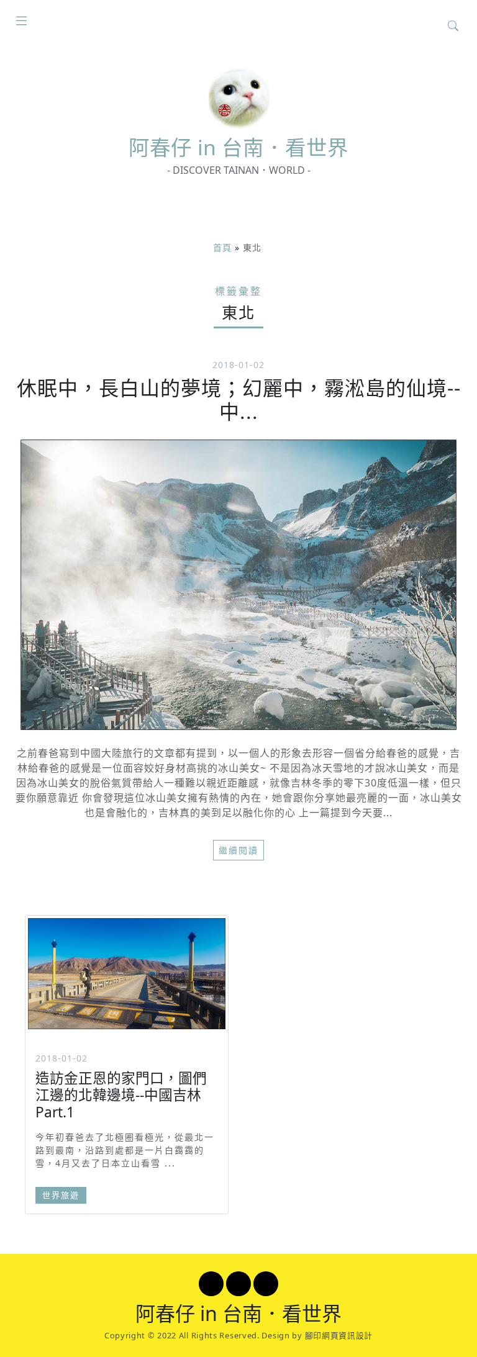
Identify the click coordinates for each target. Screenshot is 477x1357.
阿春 (238, 147)
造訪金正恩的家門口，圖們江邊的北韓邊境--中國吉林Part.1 (121, 1094)
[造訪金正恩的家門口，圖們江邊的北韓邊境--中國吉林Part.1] (126, 974)
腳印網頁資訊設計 (339, 1335)
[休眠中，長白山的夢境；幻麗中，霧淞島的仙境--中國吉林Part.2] (238, 585)
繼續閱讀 (238, 850)
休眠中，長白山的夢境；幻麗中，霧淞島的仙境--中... (239, 399)
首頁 (222, 247)
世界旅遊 (61, 1195)
